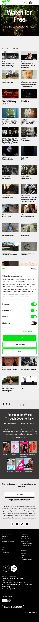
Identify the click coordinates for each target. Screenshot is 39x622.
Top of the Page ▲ (30, 612)
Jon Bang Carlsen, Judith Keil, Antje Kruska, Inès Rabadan (9, 138)
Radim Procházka (6, 367)
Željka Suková (5, 214)
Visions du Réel (28, 471)
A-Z (3, 550)
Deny (19, 351)
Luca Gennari (24, 138)
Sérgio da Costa (6, 195)
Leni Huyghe (24, 100)
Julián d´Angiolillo (6, 253)
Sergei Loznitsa (24, 81)
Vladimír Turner (6, 81)
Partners (4, 539)
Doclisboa (13, 454)
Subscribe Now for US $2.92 (13, 607)
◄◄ (28, 405)
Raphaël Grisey (6, 176)
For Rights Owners (26, 559)
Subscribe (24, 553)
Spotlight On (24, 536)
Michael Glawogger (25, 195)
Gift (22, 557)
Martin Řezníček (25, 176)
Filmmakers (5, 552)
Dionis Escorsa (6, 61)
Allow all (19, 338)
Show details (28, 331)
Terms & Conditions (8, 541)
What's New (24, 541)
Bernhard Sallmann (25, 234)
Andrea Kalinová (6, 387)
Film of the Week (26, 539)
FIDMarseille (10, 471)
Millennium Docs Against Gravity (24, 455)
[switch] (34, 310)
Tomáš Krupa (5, 119)
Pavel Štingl (23, 367)
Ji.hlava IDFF (18, 471)
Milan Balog (23, 387)
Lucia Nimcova (6, 234)
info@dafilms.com (13, 589)
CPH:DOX (4, 454)
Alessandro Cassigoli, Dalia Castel (27, 253)
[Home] (6, 2)
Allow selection (19, 345)
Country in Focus (26, 545)
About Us (5, 536)
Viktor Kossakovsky (26, 61)
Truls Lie (23, 214)
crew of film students (7, 100)
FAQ (22, 555)
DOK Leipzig (32, 454)
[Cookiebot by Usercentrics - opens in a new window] (28, 269)
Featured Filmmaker (27, 543)
